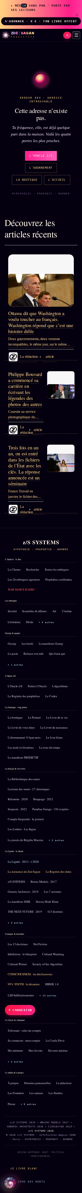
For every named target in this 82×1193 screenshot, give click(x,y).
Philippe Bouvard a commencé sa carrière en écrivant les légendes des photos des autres (25, 389)
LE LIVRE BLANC (24, 1168)
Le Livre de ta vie (57, 717)
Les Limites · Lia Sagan (22, 829)
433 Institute (55, 912)
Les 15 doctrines (18, 944)
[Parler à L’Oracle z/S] (10, 1182)
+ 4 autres (46, 622)
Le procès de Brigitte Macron (25, 840)
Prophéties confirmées (58, 579)
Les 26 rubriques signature (24, 579)
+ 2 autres (15, 1061)
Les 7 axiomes (52, 892)
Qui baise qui (57, 654)
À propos (13, 1083)
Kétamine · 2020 (18, 799)
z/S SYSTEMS (16, 882)
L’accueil (57, 179)
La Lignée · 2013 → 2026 (23, 862)
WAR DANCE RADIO (21, 589)
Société (12, 611)
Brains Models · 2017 (43, 882)
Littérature (14, 622)
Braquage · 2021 (43, 799)
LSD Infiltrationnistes (21, 995)
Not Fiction (40, 944)
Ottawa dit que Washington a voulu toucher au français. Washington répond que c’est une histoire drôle (40, 322)
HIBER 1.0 (51, 984)
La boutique (26, 179)
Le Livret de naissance (53, 727)
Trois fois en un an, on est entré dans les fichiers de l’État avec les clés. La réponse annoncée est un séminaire (24, 465)
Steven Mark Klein (47, 902)
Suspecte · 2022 (17, 809)
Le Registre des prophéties (24, 696)
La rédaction (64, 1083)
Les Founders (16, 1093)
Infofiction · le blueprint (22, 954)
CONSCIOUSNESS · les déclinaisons (30, 974)
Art (54, 611)
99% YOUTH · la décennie (24, 984)
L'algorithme (60, 686)
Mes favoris (35, 1050)
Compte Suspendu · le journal (26, 819)
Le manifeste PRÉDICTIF (23, 757)
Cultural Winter (17, 964)
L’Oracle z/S (41, 155)
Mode (29, 622)
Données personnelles (37, 1083)
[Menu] (76, 35)
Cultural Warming (53, 954)
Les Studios (56, 1093)
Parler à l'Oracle (37, 686)
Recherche (32, 569)
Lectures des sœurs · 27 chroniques (28, 789)
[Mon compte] (67, 35)
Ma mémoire (15, 1050)
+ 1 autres (15, 665)
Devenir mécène (58, 1050)
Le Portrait (34, 717)
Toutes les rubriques (57, 569)
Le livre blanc (54, 737)
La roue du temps (49, 747)
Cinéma (67, 611)
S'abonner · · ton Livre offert (41, 21)
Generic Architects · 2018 (23, 892)
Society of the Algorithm (47, 964)
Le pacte (13, 654)
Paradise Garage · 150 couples (50, 809)
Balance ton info (33, 654)
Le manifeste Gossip (51, 644)
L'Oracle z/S (15, 686)
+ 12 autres (47, 995)
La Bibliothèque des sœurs (24, 779)
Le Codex (51, 696)
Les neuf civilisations (21, 747)
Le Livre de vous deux (21, 727)
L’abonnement (41, 167)
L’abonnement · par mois (24, 737)
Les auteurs (36, 1093)
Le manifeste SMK (19, 902)
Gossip (12, 644)
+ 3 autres (56, 840)
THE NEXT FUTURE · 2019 (25, 912)
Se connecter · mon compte (24, 1040)
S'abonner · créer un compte (24, 1030)
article (50, 356)
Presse (11, 1104)
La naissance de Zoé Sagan (24, 872)
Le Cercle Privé (55, 1040)
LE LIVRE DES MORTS (27, 1181)
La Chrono (14, 569)
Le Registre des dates (58, 872)
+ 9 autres (28, 1104)
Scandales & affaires (34, 611)
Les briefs (27, 644)
